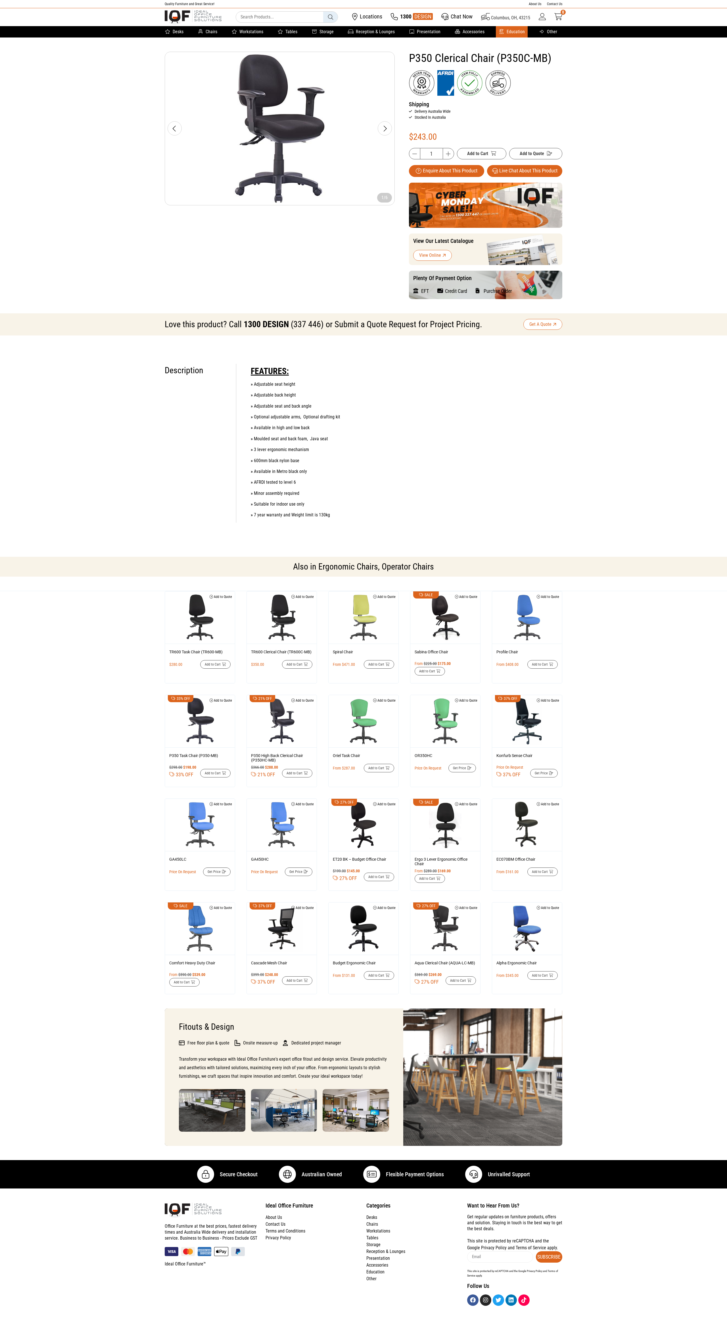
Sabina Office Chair (431, 652)
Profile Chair (507, 652)
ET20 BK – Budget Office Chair (359, 859)
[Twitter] (498, 1300)
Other (552, 31)
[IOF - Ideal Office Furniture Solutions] (193, 17)
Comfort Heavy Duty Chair (192, 963)
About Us (535, 4)
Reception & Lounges (375, 31)
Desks (178, 31)
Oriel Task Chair (346, 755)
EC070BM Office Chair (515, 859)
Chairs (211, 31)
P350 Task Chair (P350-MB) (193, 755)
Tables (291, 31)
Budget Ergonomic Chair (354, 963)
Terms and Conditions (285, 1231)
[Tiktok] (524, 1300)
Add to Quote (532, 153)
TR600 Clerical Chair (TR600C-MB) (281, 652)
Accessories (473, 31)
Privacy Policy (278, 1237)
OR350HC (423, 755)
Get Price (459, 768)
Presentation (428, 31)
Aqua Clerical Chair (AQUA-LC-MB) (445, 963)
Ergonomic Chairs (348, 567)
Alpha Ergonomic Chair (516, 963)
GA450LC (177, 859)
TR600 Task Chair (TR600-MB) (196, 652)
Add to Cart (477, 153)
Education (516, 31)
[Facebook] (473, 1300)
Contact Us (554, 4)
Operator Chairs (408, 567)
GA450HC (260, 859)
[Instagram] (485, 1300)
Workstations (251, 31)
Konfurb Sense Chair (514, 755)
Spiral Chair (343, 652)
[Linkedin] (511, 1300)
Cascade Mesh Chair (269, 963)
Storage (326, 31)
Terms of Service (531, 1247)
